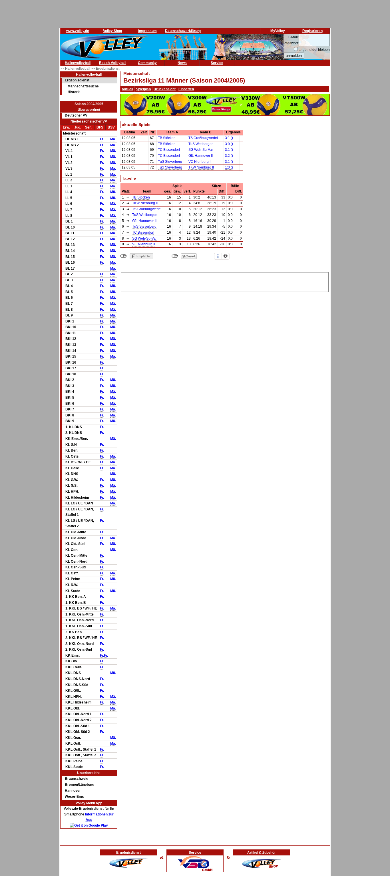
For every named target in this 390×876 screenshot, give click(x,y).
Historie (74, 92)
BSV (111, 127)
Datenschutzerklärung (183, 31)
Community (147, 63)
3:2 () (229, 156)
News (182, 63)
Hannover (73, 791)
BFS (100, 127)
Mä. (113, 139)
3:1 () (229, 138)
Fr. (102, 139)
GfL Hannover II (200, 156)
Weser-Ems (74, 797)
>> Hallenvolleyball (75, 69)
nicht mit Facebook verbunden (123, 256)
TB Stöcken (167, 138)
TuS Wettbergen (201, 144)
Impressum (147, 31)
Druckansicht (165, 89)
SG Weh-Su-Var (200, 150)
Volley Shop (112, 31)
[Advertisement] (225, 281)
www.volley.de (77, 31)
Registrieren (312, 31)
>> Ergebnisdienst (105, 69)
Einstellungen (226, 256)
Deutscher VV (76, 115)
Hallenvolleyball (78, 63)
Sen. (88, 127)
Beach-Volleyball (112, 63)
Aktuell (127, 89)
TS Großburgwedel (203, 138)
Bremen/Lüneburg (79, 785)
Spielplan (143, 89)
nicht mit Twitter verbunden (175, 256)
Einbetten (186, 89)
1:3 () (229, 167)
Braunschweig (76, 779)
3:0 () (229, 144)
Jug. (77, 127)
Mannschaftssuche (83, 86)
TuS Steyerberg (170, 162)
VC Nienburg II (199, 162)
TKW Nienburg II (201, 167)
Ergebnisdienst (77, 80)
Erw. (66, 127)
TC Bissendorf (169, 150)
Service (217, 63)
